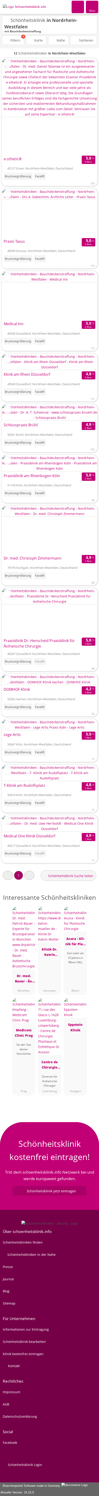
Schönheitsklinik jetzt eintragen (51, 1191)
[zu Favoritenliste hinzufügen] (7, 64)
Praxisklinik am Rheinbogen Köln (32, 475)
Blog (6, 1291)
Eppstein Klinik (75, 1027)
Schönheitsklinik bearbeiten (24, 1341)
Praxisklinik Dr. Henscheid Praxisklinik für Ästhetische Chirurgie (39, 643)
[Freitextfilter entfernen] (78, 7)
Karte (38, 40)
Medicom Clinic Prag (24, 1033)
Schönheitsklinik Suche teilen (70, 876)
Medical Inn (13, 323)
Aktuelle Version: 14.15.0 (17, 1492)
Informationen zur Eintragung (26, 1329)
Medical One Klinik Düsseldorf (29, 836)
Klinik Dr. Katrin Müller (49, 952)
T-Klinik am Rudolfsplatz (24, 785)
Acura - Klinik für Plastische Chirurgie (75, 942)
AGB (6, 1404)
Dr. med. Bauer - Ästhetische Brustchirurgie (24, 979)
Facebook (10, 1442)
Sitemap (9, 1303)
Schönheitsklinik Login (24, 1465)
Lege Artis (12, 734)
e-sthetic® (13, 158)
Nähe (60, 40)
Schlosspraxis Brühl (21, 424)
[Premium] (89, 901)
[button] (8, 875)
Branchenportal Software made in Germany (30, 1485)
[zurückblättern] (13, 106)
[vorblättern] (85, 106)
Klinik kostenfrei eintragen (23, 1354)
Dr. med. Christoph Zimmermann (32, 558)
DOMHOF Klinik (17, 689)
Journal (8, 1279)
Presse (8, 1267)
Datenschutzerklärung (20, 1416)
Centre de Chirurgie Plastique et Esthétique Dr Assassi (50, 1065)
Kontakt (13, 1366)
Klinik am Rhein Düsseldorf (27, 374)
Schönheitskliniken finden (23, 1242)
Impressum (11, 1392)
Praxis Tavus (14, 241)
